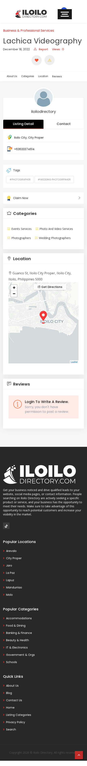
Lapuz (10, 580)
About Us (12, 76)
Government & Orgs (20, 655)
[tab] (43, 213)
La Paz (10, 573)
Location (43, 76)
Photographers (21, 238)
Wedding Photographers (55, 238)
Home (10, 708)
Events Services (21, 229)
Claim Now (20, 198)
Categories (27, 76)
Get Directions (51, 287)
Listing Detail (23, 124)
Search (11, 729)
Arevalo (11, 551)
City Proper (36, 138)
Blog (9, 693)
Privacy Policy (15, 722)
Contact (64, 124)
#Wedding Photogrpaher (54, 179)
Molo (9, 595)
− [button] (14, 293)
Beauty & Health (17, 640)
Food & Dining (15, 626)
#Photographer (20, 179)
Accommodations (19, 618)
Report (43, 49)
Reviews (57, 76)
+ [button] (14, 287)
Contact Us (14, 700)
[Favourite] (37, 60)
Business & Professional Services (28, 30)
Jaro (9, 565)
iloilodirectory (43, 111)
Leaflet (74, 361)
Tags (16, 170)
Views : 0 (58, 49)
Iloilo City (20, 138)
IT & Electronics (17, 647)
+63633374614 (24, 149)
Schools (11, 662)
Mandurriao (14, 587)
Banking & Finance (19, 633)
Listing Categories (18, 715)
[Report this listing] (50, 60)
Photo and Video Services (56, 229)
